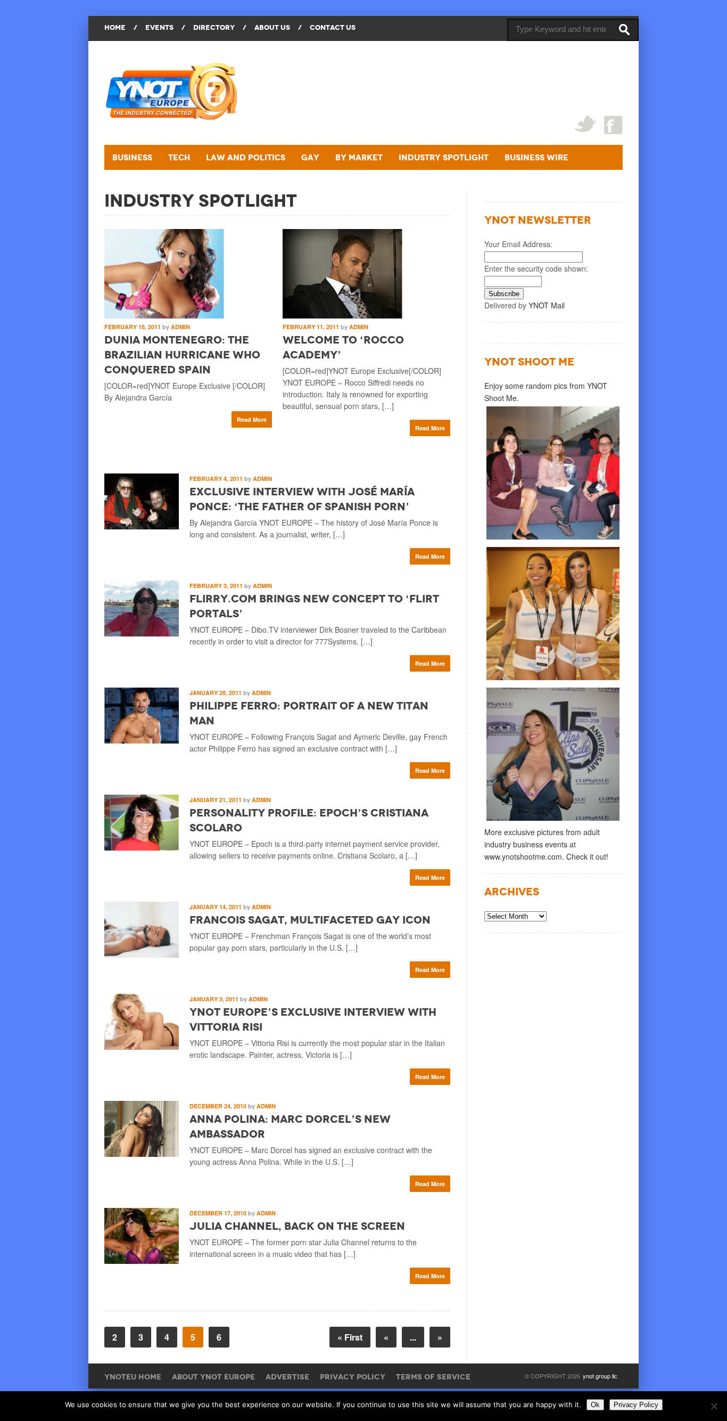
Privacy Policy (352, 1377)
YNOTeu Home (132, 1377)
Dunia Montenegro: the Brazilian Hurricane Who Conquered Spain (182, 355)
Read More (252, 419)
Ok (595, 1405)
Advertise (287, 1377)
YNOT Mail (546, 305)
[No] (713, 1406)
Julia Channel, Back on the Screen (297, 1226)
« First (349, 1337)
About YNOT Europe (213, 1377)
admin (180, 327)
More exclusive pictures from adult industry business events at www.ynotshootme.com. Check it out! (546, 844)
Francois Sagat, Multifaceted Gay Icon (310, 920)
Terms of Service (433, 1377)
